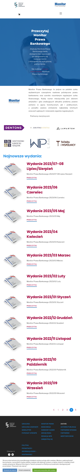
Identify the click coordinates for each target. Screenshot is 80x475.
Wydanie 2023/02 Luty (46, 276)
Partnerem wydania (68, 430)
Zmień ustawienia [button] (24, 470)
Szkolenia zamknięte (30, 427)
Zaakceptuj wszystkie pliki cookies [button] (44, 470)
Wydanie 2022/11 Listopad (49, 338)
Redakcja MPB (46, 436)
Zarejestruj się (47, 439)
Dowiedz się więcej (10, 470)
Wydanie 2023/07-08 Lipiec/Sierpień (45, 166)
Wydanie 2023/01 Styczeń (49, 297)
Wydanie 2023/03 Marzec (49, 255)
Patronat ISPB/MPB (29, 433)
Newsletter (26, 430)
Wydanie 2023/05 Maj (46, 210)
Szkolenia (26, 424)
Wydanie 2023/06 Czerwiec (42, 190)
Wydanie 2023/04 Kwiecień (42, 234)
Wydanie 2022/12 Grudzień (49, 317)
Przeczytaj (32, 178)
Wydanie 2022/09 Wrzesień (42, 385)
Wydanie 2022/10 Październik (41, 362)
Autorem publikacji (68, 427)
